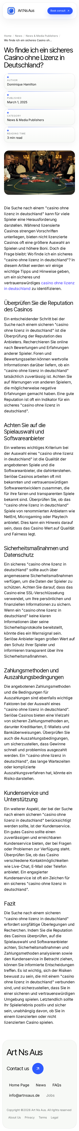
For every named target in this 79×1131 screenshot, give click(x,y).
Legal (54, 1117)
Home (8, 35)
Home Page (19, 1085)
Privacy (30, 1117)
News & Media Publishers (42, 35)
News (18, 35)
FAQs (56, 1085)
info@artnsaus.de (24, 1095)
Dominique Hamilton (21, 84)
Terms (43, 1117)
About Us (14, 1117)
